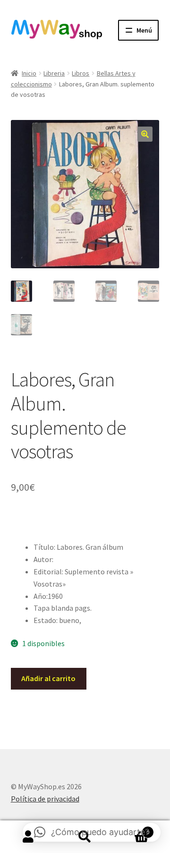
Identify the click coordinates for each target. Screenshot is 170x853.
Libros (80, 73)
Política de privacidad (45, 798)
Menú (144, 30)
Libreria (54, 73)
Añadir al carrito (48, 678)
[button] (145, 134)
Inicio (29, 73)
